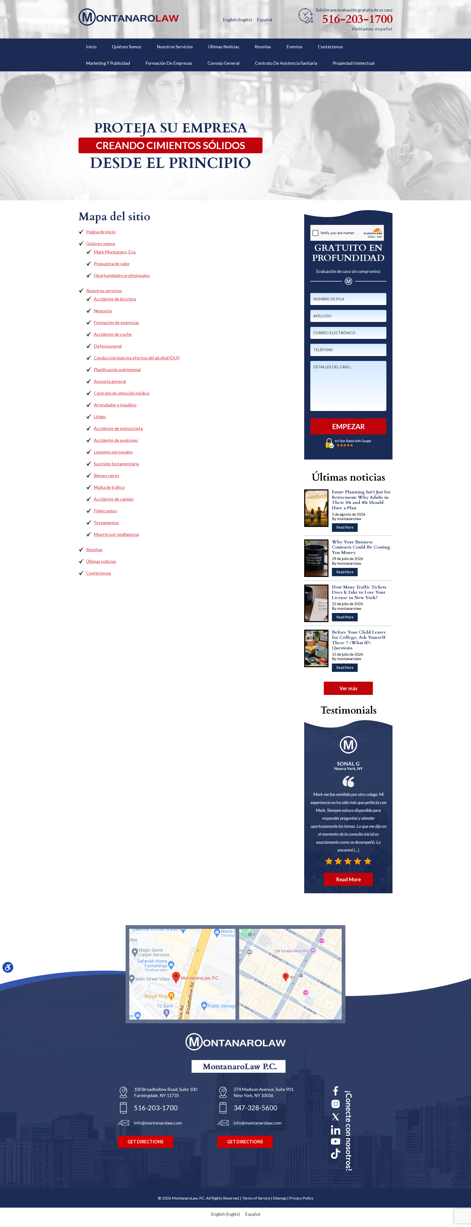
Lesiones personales (113, 452)
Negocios (103, 310)
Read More (347, 528)
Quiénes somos (100, 243)
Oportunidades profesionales (122, 275)
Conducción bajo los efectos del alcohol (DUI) (137, 357)
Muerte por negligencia (116, 534)
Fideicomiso (105, 510)
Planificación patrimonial (117, 369)
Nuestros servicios (104, 290)
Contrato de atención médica (121, 393)
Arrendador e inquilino (115, 405)
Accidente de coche (113, 334)
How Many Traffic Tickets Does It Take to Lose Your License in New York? (359, 592)
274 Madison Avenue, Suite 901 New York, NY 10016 (263, 1092)
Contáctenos (98, 573)
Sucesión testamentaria (116, 463)
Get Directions (145, 1141)
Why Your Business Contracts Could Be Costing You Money (361, 547)
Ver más (348, 688)
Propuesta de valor (112, 263)
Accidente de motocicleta (118, 428)
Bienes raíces (106, 475)
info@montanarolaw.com (158, 1122)
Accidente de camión (114, 499)
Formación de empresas (116, 322)
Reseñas (94, 549)
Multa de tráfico (109, 487)
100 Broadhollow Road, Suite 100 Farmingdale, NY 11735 (165, 1092)
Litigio (100, 416)
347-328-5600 (255, 1108)
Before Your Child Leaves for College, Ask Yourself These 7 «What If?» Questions (359, 640)
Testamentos (106, 522)
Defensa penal (108, 346)
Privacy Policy (301, 1198)
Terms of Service (256, 1198)
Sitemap (280, 1198)
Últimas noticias (101, 561)
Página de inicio (101, 231)
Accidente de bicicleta (115, 299)
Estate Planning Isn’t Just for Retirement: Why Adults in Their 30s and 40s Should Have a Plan (361, 500)
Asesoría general (110, 381)
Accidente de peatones (116, 440)
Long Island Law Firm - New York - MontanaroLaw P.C (128, 17)
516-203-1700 (357, 19)
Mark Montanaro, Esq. (115, 252)
